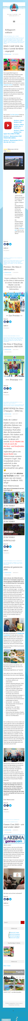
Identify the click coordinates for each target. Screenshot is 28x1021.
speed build (8, 405)
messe (18, 563)
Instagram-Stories (8, 84)
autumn (14, 260)
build (16, 37)
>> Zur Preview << (14, 315)
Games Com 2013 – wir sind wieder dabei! (14, 825)
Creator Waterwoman (8, 36)
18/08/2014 (15, 572)
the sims (7, 42)
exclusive (8, 338)
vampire (12, 405)
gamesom (9, 563)
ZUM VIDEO (9, 505)
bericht (17, 260)
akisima (9, 37)
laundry (21, 338)
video (11, 42)
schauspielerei (19, 41)
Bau (4, 404)
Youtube (5, 43)
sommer (5, 263)
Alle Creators (6, 402)
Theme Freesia (19, 1003)
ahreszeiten (6, 260)
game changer (17, 338)
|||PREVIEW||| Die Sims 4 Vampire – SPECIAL (13, 409)
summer (11, 263)
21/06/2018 (15, 272)
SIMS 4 (13, 36)
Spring (8, 263)
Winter (5, 264)
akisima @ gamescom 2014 (13, 568)
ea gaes (17, 38)
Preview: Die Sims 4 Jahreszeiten (12, 268)
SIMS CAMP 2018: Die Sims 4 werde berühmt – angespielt (13, 48)
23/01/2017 (15, 413)
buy (18, 37)
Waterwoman (14, 42)
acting (6, 37)
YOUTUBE (17, 36)
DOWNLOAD (9, 540)
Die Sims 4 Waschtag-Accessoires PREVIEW (13, 345)
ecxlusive (8, 261)
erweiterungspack (9, 39)
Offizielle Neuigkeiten (17, 560)
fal (14, 261)
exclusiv (14, 39)
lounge (15, 563)
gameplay (20, 404)
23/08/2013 (15, 830)
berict (14, 337)
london (18, 40)
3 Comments (8, 574)
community (15, 562)
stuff (12, 339)
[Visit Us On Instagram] (14, 936)
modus (5, 405)
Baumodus (13, 37)
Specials (8, 258)
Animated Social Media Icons (6, 1010)
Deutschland (9, 38)
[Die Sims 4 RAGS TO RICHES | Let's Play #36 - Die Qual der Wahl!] (9, 951)
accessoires (6, 337)
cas (20, 37)
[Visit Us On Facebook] (14, 934)
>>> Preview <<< (14, 379)
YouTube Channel (14, 114)
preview (12, 262)
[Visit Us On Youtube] (14, 937)
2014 (5, 562)
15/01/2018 (15, 349)
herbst (9, 262)
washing (20, 340)
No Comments (8, 274)
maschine (5, 339)
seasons (19, 262)
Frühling (17, 261)
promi (9, 41)
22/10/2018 (15, 54)
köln (12, 563)
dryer (20, 337)
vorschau (5, 340)
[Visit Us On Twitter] (14, 932)
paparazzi (5, 41)
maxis (21, 40)
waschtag (16, 340)
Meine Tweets (7, 965)
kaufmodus (14, 40)
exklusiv (18, 39)
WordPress (16, 1004)
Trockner (19, 339)
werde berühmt (20, 42)
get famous (10, 40)
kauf (23, 404)
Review (15, 262)
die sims (13, 38)
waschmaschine (11, 340)
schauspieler (13, 41)
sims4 (21, 563)
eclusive (12, 404)
